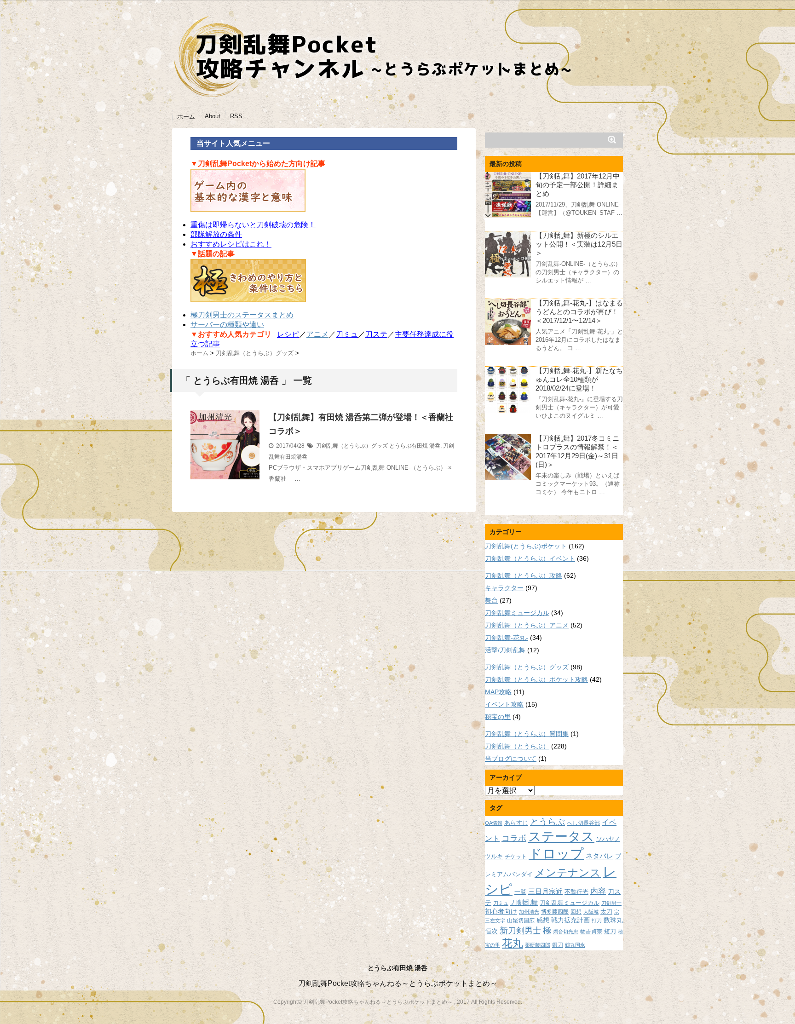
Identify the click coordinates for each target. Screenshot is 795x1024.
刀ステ (376, 334)
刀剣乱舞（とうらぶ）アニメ (527, 625)
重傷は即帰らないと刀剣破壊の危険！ (253, 225)
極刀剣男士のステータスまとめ (242, 315)
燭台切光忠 (565, 931)
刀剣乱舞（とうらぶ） (517, 746)
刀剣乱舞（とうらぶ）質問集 (527, 733)
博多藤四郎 (555, 912)
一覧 (520, 892)
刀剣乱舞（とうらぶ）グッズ (352, 446)
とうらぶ (547, 822)
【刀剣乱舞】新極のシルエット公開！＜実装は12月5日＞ (579, 244)
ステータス (561, 836)
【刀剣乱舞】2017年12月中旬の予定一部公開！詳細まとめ (578, 184)
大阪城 (591, 912)
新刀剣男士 (520, 930)
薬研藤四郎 (537, 945)
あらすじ (516, 822)
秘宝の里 (498, 716)
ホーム (186, 116)
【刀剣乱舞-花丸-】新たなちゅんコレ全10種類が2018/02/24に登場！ (579, 379)
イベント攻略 (504, 704)
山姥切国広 (521, 920)
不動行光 (576, 891)
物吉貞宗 (591, 931)
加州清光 (529, 912)
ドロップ (556, 853)
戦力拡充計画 (570, 920)
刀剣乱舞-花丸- (506, 637)
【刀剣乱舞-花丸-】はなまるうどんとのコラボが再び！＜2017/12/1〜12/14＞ (579, 311)
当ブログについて (510, 758)
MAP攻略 (498, 692)
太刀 (606, 912)
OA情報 (493, 823)
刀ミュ (347, 334)
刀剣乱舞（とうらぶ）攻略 (523, 575)
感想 (542, 920)
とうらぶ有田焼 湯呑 (414, 446)
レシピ (288, 334)
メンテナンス (568, 873)
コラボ (513, 838)
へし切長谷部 (583, 823)
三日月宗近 (545, 891)
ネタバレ (599, 856)
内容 (598, 891)
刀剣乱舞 (524, 902)
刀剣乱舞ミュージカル (517, 612)
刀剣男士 (611, 903)
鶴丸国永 (575, 945)
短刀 (610, 931)
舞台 (491, 600)
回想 (576, 912)
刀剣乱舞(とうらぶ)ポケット (526, 546)
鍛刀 (557, 945)
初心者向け (501, 911)
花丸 (512, 943)
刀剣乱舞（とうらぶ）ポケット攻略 (536, 679)
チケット (516, 856)
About (212, 116)
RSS (236, 116)
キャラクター (504, 588)
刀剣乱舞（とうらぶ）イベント (530, 558)
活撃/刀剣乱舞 (505, 650)
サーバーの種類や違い (227, 324)
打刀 (597, 920)
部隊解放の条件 (216, 234)
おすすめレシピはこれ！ (230, 244)
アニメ (317, 334)
